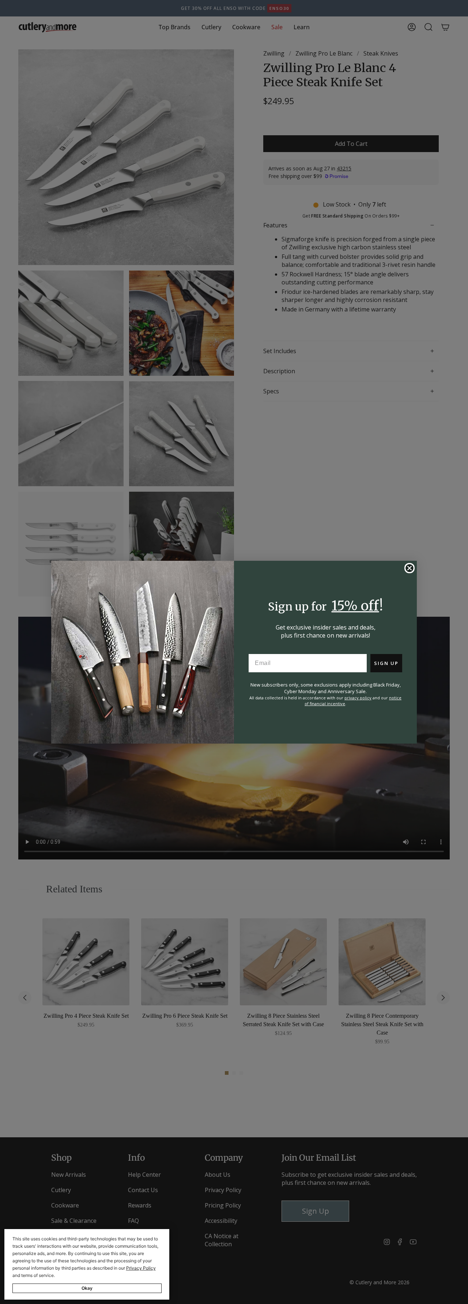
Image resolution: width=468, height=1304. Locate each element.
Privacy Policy (141, 1268)
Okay (87, 1288)
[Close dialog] (409, 568)
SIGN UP (386, 663)
